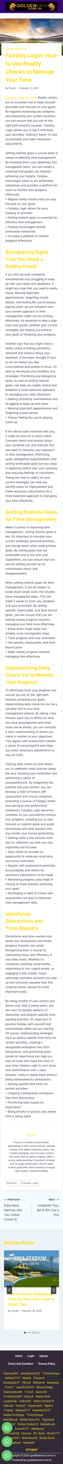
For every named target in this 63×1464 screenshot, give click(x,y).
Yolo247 (20, 1405)
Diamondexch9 (12, 1392)
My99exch (37, 1428)
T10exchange (34, 1414)
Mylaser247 (12, 1438)
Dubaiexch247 (41, 1410)
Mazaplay (53, 1382)
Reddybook (10, 1419)
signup (43, 1356)
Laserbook (10, 1401)
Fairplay (10, 97)
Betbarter (39, 1382)
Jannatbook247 (30, 1373)
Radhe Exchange (13, 1414)
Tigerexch (48, 1419)
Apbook (8, 1405)
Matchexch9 (29, 1438)
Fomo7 (9, 1387)
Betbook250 (11, 1433)
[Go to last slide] (9, 1290)
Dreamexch (35, 1405)
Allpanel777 (22, 1410)
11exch (29, 1392)
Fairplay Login (26, 97)
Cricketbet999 (12, 1396)
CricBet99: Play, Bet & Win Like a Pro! (48, 1207)
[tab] (25, 1332)
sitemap (32, 1449)
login (31, 1356)
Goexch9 (41, 1392)
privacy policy (46, 1363)
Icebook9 (25, 1401)
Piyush (12, 88)
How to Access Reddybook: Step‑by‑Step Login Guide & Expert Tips (31, 1299)
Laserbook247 (25, 1387)
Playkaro (15, 1442)
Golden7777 (12, 1378)
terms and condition (20, 1363)
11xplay (8, 1410)
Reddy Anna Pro (30, 1419)
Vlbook (26, 1382)
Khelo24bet (43, 1396)
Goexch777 (22, 1428)
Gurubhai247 (11, 1382)
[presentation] (31, 1268)
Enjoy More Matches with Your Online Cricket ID (13, 1209)
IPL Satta (39, 1433)
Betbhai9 (29, 1442)
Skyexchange (44, 1387)
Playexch (39, 1378)
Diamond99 (10, 1373)
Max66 (27, 1378)
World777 (53, 1433)
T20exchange (50, 1373)
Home (19, 1356)
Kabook (29, 1396)
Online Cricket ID (15, 49)
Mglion (48, 1405)
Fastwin (26, 1433)
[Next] (53, 1290)
